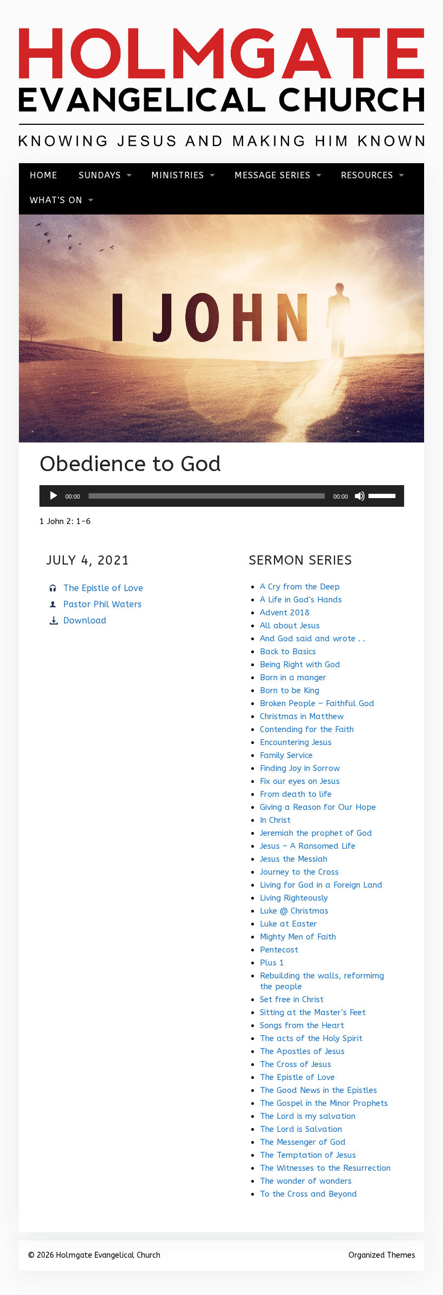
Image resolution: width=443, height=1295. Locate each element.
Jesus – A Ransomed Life (307, 846)
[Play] (53, 496)
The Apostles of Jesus (302, 1051)
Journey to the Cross (299, 872)
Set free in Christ (292, 999)
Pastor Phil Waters (102, 604)
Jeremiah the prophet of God (316, 833)
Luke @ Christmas (294, 911)
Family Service (286, 755)
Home (43, 175)
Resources (367, 175)
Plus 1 (272, 963)
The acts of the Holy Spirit (311, 1038)
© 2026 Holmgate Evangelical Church (94, 1255)
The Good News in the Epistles (318, 1090)
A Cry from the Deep (300, 587)
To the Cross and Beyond (308, 1194)
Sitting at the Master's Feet (313, 1012)
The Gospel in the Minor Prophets (324, 1103)
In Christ (275, 820)
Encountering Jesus (296, 742)
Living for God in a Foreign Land (321, 885)
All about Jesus (290, 625)
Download (84, 620)
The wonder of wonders (306, 1181)
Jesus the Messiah (293, 859)
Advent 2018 (285, 613)
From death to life (296, 794)
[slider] (383, 495)
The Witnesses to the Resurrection (325, 1168)
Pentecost (279, 950)
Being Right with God (300, 664)
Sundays (100, 175)
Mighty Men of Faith (298, 937)
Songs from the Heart (302, 1025)
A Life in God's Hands (301, 600)
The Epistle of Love (103, 588)
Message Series (272, 175)
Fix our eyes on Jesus (300, 781)
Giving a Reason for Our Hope (318, 807)
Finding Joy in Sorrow (300, 768)
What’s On (56, 200)
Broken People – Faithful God (317, 703)
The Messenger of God (303, 1142)
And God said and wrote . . (312, 638)
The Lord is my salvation (307, 1116)
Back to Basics (288, 651)
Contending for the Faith (307, 729)
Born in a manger (293, 677)
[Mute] (359, 496)
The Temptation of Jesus (308, 1155)
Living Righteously (294, 898)
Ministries (177, 175)
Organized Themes (381, 1255)
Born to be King (289, 690)
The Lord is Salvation (301, 1129)
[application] (221, 496)
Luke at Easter (288, 924)
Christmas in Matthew (302, 716)
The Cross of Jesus (295, 1064)
